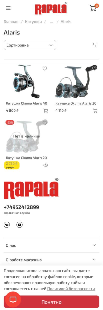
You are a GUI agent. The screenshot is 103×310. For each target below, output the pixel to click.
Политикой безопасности (71, 288)
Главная (11, 21)
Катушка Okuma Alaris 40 (26, 103)
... (51, 21)
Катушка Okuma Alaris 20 (26, 158)
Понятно (52, 302)
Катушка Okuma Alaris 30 (76, 103)
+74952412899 (21, 207)
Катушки (33, 21)
